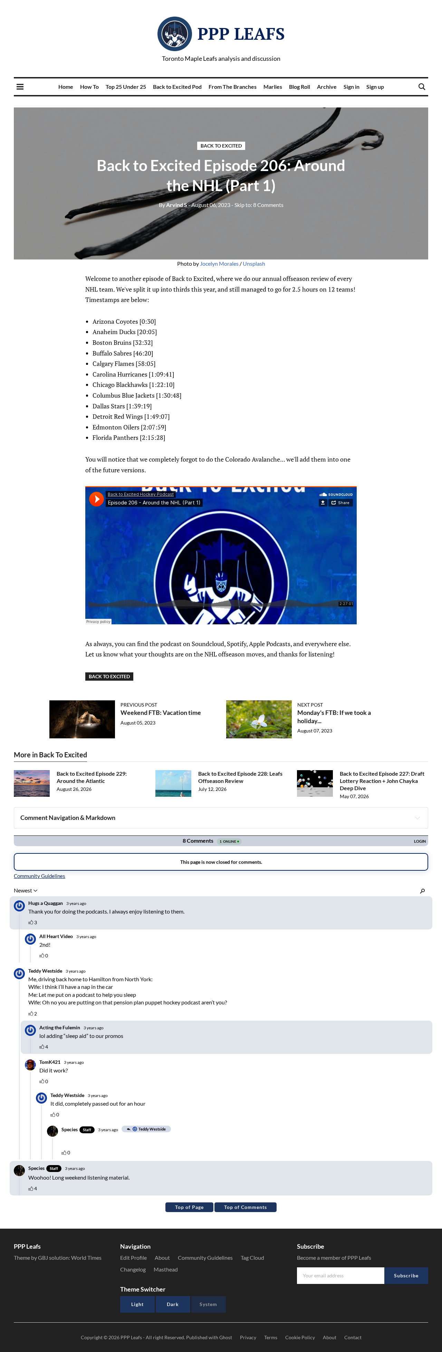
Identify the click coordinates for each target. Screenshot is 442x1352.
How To (89, 86)
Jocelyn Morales (219, 263)
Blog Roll (299, 86)
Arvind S (173, 204)
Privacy (248, 1337)
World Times (86, 1257)
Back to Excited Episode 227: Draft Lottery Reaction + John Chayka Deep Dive (382, 780)
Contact (353, 1337)
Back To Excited (221, 146)
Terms (270, 1337)
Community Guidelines (205, 1257)
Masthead (166, 1269)
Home (65, 86)
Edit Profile (133, 1257)
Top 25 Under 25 (126, 86)
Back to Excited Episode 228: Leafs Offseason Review (240, 777)
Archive (327, 86)
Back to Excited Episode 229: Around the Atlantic (92, 777)
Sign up (375, 86)
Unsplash (254, 263)
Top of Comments (245, 1207)
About (162, 1257)
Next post (310, 705)
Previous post (139, 705)
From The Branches (233, 86)
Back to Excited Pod (177, 86)
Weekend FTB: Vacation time (161, 712)
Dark (173, 1304)
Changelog (133, 1269)
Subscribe (406, 1275)
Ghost (225, 1337)
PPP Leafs (241, 33)
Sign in (351, 86)
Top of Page (189, 1207)
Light (137, 1304)
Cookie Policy (300, 1337)
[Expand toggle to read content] (417, 818)
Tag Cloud (252, 1257)
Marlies (272, 86)
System (208, 1304)
